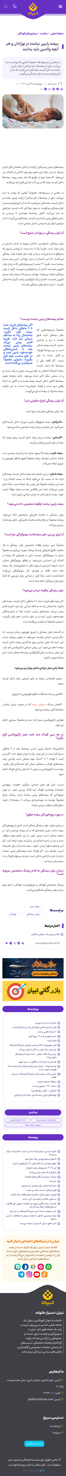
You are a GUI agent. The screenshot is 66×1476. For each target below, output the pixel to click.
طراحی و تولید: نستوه (31, 1470)
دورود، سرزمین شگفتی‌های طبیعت (40, 1176)
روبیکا (33, 1267)
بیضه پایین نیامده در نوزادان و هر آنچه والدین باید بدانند (32, 46)
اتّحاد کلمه (51, 1040)
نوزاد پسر (35, 906)
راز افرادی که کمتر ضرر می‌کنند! (42, 1172)
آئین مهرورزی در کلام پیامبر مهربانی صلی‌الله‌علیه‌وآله (32, 1045)
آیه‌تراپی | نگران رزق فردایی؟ (43, 1090)
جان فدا (52, 1181)
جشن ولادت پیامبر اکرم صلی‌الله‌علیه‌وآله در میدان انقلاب (33, 1075)
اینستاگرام (29, 1274)
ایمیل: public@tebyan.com (44, 1399)
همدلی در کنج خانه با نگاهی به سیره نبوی (37, 1062)
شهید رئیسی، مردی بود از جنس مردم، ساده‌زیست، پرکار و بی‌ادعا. (31, 1153)
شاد (48, 1267)
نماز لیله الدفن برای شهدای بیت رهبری (39, 1185)
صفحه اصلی (57, 33)
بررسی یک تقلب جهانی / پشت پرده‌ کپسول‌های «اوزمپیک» (35, 1055)
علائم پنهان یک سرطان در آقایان (45, 934)
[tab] (33, 1009)
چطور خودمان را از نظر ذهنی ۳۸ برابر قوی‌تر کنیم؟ (34, 1163)
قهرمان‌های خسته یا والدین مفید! (41, 1190)
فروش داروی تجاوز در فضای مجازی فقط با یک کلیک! (33, 1194)
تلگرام (21, 1274)
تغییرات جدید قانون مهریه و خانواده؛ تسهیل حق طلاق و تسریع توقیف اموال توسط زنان (31, 1205)
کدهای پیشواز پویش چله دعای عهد (40, 1159)
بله (17, 1267)
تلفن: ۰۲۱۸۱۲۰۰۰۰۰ (51, 1393)
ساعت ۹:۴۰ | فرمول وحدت (44, 1086)
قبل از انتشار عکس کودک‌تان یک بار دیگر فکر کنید (34, 1027)
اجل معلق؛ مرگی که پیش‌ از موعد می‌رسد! (38, 1223)
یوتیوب (37, 1274)
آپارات (40, 1267)
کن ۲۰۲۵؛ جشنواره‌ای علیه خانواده (41, 1168)
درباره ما (56, 1433)
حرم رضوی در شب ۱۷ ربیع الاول (42, 1036)
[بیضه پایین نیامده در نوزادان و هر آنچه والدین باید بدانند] (33, 111)
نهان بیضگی (33, 914)
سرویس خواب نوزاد (33, 1125)
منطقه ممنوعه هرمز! (46, 1081)
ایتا (44, 1274)
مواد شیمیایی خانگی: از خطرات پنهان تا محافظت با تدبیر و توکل (31, 1217)
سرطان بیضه (39, 704)
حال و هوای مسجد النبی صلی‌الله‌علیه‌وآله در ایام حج (33, 1211)
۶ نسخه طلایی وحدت (46, 1032)
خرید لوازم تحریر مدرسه (46, 1120)
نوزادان (12, 914)
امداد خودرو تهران (17, 1120)
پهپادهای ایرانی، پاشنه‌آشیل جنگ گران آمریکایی (35, 1095)
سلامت (44, 33)
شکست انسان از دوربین (45, 1023)
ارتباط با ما (55, 1426)
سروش (25, 1267)
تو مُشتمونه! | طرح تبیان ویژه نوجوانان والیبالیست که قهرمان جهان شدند (32, 1067)
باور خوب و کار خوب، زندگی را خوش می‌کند (37, 1049)
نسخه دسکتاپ (34, 1444)
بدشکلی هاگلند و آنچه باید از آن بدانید (39, 1199)
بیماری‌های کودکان (27, 33)
